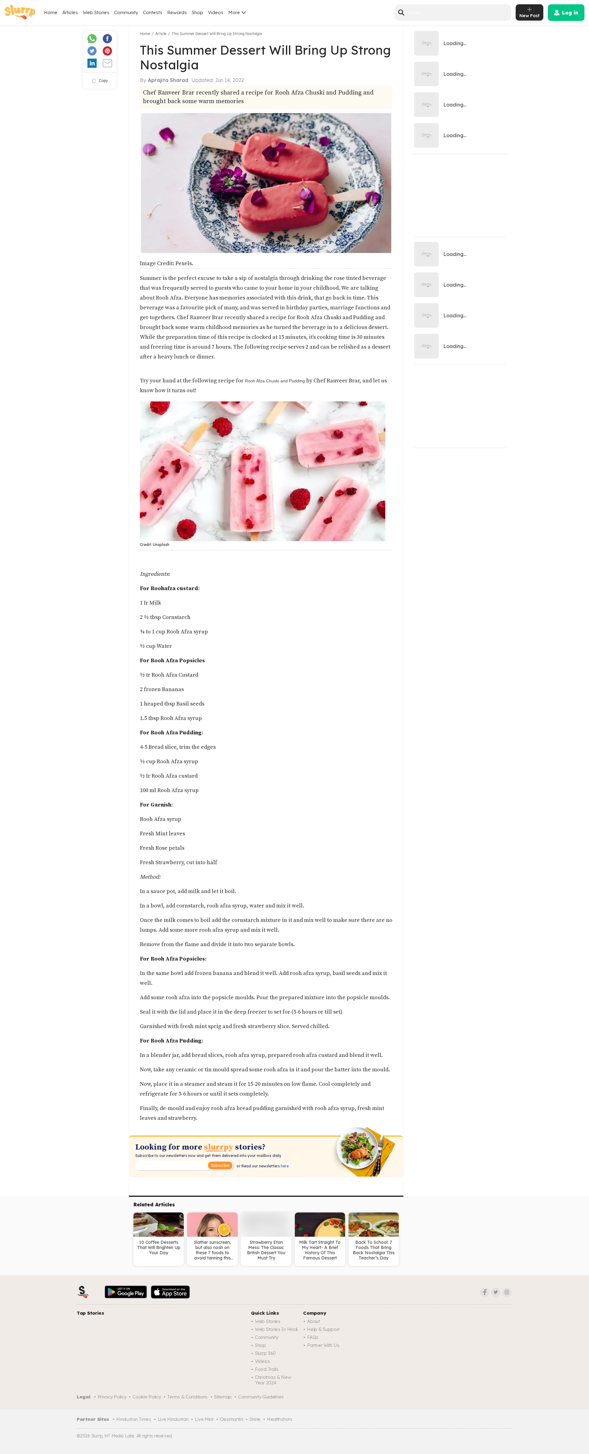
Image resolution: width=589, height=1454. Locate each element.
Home (50, 12)
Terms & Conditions (187, 1397)
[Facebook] (484, 1292)
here (284, 1166)
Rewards (177, 12)
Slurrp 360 (265, 1353)
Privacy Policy (112, 1397)
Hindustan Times (133, 1419)
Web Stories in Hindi (276, 1329)
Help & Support (323, 1329)
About (313, 1321)
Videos (215, 12)
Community (126, 12)
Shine (254, 1419)
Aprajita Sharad (168, 80)
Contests (152, 12)
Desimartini (231, 1419)
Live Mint (204, 1419)
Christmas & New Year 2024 (273, 1380)
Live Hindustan (173, 1419)
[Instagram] (506, 1292)
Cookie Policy (147, 1397)
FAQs (312, 1337)
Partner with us (323, 1345)
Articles (70, 12)
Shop (197, 12)
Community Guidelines (261, 1397)
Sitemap (223, 1397)
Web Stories (96, 12)
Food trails (267, 1369)
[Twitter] (495, 1292)
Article (160, 33)
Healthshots (279, 1419)
